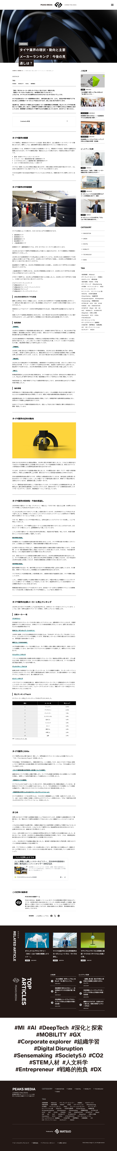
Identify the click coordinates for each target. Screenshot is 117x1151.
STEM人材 (85, 303)
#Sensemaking (33, 1055)
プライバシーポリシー (48, 1143)
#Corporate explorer (44, 1041)
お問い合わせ (63, 1143)
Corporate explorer (88, 298)
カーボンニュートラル (88, 320)
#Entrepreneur (34, 1069)
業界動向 (33, 83)
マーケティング (86, 284)
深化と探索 (93, 313)
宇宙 (96, 282)
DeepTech (85, 313)
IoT (83, 310)
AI (99, 308)
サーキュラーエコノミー (89, 277)
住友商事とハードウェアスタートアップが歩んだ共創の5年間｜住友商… (65, 1001)
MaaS (91, 308)
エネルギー (85, 330)
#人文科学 (75, 1062)
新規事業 (84, 274)
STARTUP (85, 308)
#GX (75, 1034)
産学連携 (84, 282)
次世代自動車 (93, 294)
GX (89, 306)
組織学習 (95, 296)
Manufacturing (97, 284)
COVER (14, 70)
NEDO (92, 330)
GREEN (19, 70)
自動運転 (99, 325)
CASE (100, 303)
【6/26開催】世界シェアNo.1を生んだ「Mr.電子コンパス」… (65, 980)
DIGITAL (85, 244)
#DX (96, 1069)
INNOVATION (87, 233)
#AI (31, 1027)
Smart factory (86, 296)
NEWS (85, 260)
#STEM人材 (44, 1062)
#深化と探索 (87, 1027)
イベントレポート (93, 286)
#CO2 (96, 1055)
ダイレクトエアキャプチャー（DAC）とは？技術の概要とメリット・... (37, 954)
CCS (92, 315)
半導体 (84, 286)
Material (92, 274)
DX (96, 303)
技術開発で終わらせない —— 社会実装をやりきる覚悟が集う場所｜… (65, 990)
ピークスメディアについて (21, 1143)
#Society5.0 (70, 1055)
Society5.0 (85, 315)
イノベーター (86, 291)
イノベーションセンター (89, 289)
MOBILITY (21, 83)
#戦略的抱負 (72, 1069)
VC (83, 327)
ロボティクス (86, 279)
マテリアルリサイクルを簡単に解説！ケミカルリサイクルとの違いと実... (93, 954)
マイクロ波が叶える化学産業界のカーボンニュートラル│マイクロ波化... (65, 954)
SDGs (27, 83)
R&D (102, 286)
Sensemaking (86, 301)
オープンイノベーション (93, 327)
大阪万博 (84, 325)
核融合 (100, 277)
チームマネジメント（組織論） (91, 322)
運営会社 (35, 1143)
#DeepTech (54, 1027)
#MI (19, 1027)
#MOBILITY (51, 1034)
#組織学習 (86, 1041)
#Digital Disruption (58, 1048)
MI (96, 308)
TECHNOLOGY (87, 254)
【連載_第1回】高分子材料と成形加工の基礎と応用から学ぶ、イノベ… (93, 981)
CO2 (91, 303)
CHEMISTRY (98, 310)
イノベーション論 (97, 291)
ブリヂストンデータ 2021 (21, 738)
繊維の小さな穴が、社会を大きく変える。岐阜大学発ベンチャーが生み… (93, 1003)
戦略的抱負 (95, 301)
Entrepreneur (100, 298)
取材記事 (94, 279)
